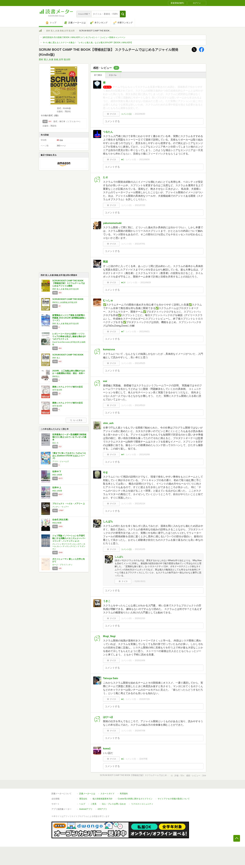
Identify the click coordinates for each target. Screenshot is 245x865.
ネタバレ (113, 75)
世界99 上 (56, 487)
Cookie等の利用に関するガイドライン (135, 799)
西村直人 (56, 376)
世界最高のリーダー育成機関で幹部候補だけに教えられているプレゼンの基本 (69, 437)
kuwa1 (106, 748)
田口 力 (55, 443)
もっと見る (77, 420)
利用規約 (124, 794)
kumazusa (109, 349)
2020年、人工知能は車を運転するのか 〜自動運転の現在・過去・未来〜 (68, 372)
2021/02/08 (144, 455)
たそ (105, 177)
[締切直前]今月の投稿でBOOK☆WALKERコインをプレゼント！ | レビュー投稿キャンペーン (84, 37)
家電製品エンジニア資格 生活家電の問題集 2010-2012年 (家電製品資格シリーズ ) (69, 318)
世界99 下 (56, 471)
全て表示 (98, 75)
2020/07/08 (140, 731)
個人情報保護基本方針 (102, 799)
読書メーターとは (87, 794)
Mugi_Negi (109, 636)
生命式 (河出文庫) (60, 519)
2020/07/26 (144, 699)
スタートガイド (107, 794)
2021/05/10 (140, 405)
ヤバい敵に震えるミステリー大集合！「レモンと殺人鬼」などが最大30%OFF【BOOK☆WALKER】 (88, 42)
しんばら (108, 521)
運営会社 (83, 799)
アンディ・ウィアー (60, 507)
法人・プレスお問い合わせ (114, 804)
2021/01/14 (140, 504)
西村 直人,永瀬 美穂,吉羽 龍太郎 (60, 31)
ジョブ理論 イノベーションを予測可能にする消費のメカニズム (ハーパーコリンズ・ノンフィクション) (69, 538)
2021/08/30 (144, 160)
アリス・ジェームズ (60, 461)
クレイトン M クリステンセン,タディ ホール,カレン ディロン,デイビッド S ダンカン (68, 546)
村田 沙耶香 (57, 475)
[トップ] (40, 31)
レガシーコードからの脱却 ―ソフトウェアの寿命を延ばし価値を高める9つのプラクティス (69, 336)
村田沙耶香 (57, 523)
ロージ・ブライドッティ (62, 565)
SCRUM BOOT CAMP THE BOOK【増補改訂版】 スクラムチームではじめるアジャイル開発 (68, 283)
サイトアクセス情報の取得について (174, 799)
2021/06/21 (144, 332)
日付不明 (143, 759)
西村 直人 (56, 358)
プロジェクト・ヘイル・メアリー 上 (68, 503)
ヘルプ (82, 804)
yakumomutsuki (112, 223)
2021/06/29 (145, 282)
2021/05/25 (140, 363)
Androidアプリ (85, 809)
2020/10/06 (140, 660)
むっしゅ (108, 300)
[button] (123, 14)
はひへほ (108, 716)
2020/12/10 (140, 618)
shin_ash (108, 423)
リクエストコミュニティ (142, 804)
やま (105, 472)
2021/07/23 (140, 205)
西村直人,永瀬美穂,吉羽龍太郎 (64, 302)
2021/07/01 (140, 244)
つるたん (108, 131)
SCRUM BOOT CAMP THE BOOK (68, 299)
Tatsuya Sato (110, 678)
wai (105, 381)
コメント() (126, 114)
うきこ (106, 601)
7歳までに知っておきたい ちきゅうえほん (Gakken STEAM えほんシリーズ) (69, 455)
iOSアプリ (102, 809)
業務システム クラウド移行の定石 (67, 387)
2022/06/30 (140, 114)
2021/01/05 (140, 549)
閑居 (105, 261)
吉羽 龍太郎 (57, 390)
